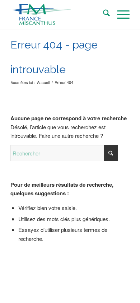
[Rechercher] (103, 14)
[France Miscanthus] (58, 14)
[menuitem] (103, 14)
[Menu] (120, 14)
